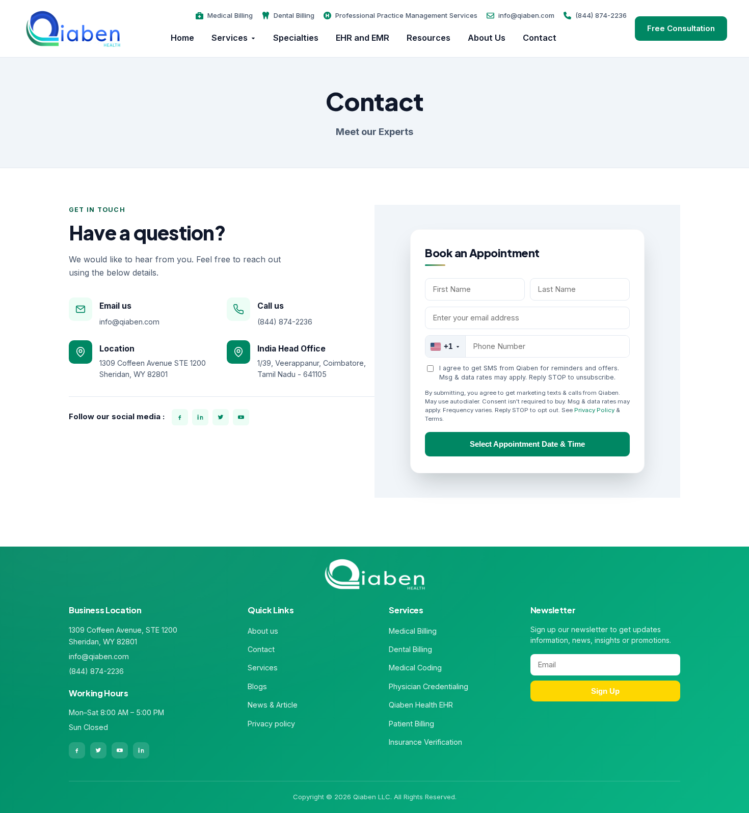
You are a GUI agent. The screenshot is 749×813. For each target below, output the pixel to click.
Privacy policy (271, 723)
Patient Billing (411, 723)
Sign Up (605, 691)
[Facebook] (180, 417)
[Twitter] (220, 417)
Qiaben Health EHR (421, 704)
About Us (486, 38)
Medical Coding (415, 667)
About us (263, 631)
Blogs (257, 686)
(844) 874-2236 (601, 15)
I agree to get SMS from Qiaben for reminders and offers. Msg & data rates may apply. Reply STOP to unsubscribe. (529, 372)
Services (229, 38)
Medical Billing (230, 15)
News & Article (273, 704)
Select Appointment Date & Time (527, 444)
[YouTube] (241, 417)
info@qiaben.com (526, 15)
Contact (539, 38)
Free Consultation (681, 28)
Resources (428, 38)
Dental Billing (294, 15)
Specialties (295, 38)
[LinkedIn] (200, 417)
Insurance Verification (425, 742)
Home (182, 38)
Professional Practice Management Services (406, 15)
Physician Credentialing (428, 686)
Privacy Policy (594, 410)
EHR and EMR (362, 38)
